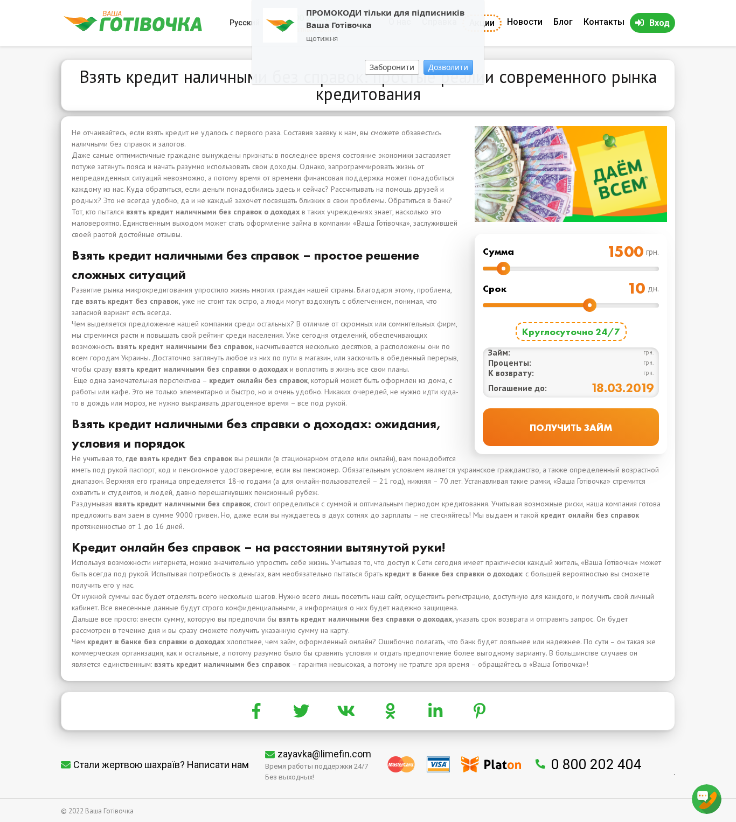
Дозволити (448, 67)
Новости (525, 22)
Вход (659, 23)
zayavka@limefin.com (324, 754)
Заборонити (392, 67)
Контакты (604, 22)
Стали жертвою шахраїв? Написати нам (161, 764)
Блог (563, 22)
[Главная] (133, 29)
